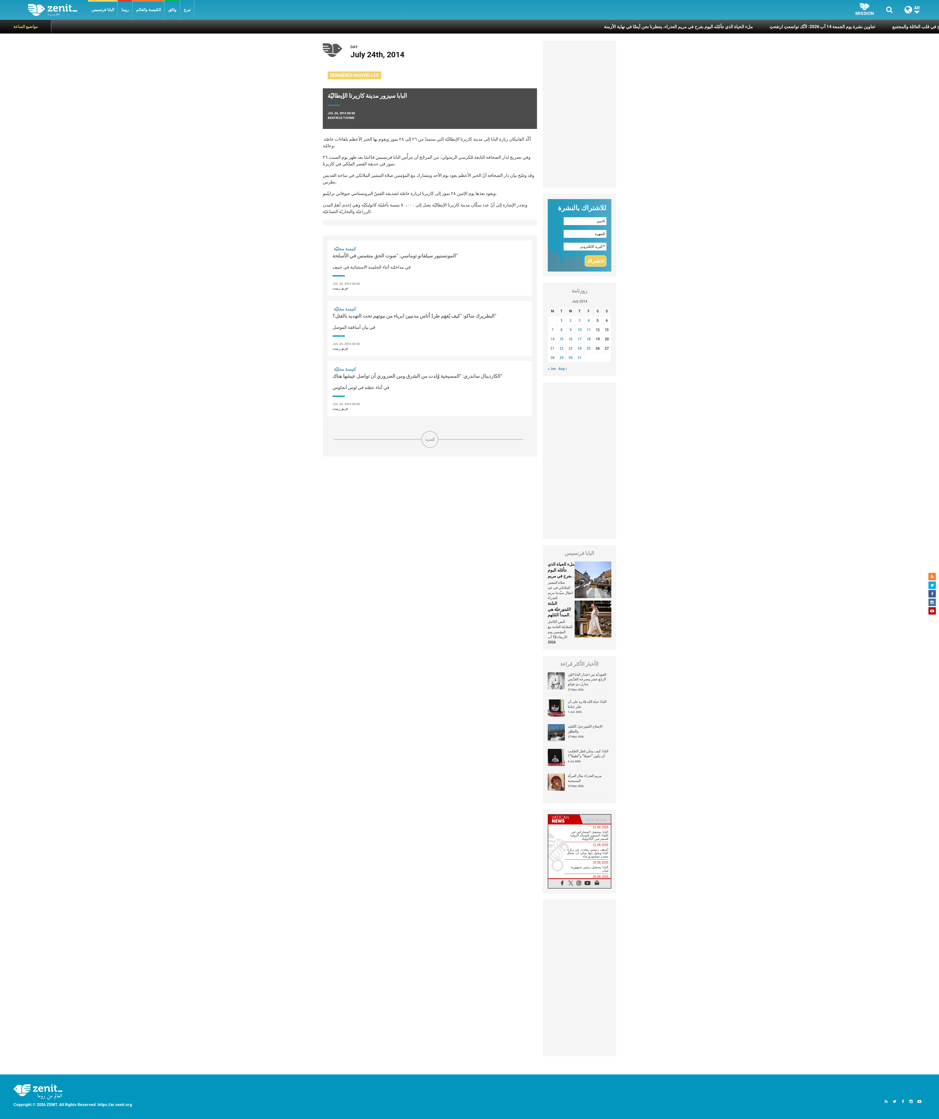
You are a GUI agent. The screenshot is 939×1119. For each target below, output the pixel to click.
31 (579, 358)
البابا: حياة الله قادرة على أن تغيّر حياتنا (587, 704)
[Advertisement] (430, 483)
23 (570, 348)
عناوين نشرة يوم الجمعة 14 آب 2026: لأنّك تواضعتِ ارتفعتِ (741, 26)
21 (552, 348)
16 (570, 339)
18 (589, 339)
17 (579, 339)
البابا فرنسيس (103, 9)
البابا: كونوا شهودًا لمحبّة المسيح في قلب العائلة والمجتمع (861, 26)
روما (125, 9)
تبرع (187, 9)
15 (561, 339)
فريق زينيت (340, 288)
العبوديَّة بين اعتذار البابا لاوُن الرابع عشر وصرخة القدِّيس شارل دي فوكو (587, 679)
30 (570, 358)
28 (552, 358)
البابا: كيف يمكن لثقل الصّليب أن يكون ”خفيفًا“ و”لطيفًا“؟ (588, 753)
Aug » (562, 369)
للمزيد (430, 439)
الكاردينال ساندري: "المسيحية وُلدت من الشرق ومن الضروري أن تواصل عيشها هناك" (417, 376)
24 (579, 348)
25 (589, 348)
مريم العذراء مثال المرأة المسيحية (585, 778)
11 (589, 330)
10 (579, 330)
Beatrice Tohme (341, 118)
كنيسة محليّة (345, 248)
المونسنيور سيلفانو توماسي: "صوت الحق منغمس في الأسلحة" (395, 256)
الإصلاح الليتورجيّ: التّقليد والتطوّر (585, 728)
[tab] (564, 819)
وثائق (172, 9)
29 (561, 358)
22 (561, 348)
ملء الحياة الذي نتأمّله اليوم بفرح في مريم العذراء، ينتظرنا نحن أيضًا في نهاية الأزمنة (597, 26)
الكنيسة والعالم (148, 9)
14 (552, 339)
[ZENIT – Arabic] (58, 10)
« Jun (552, 369)
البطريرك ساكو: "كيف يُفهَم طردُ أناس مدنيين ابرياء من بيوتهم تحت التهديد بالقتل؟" (414, 316)
